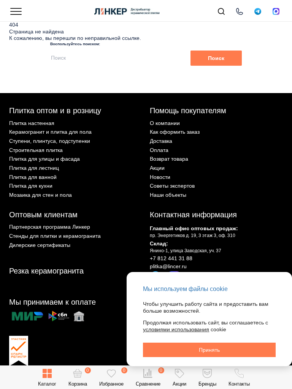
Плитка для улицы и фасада (44, 159)
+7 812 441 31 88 (171, 258)
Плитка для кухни (30, 186)
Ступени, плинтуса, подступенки (49, 141)
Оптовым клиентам (43, 214)
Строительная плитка (36, 150)
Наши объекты (168, 195)
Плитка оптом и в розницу (55, 110)
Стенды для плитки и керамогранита (55, 236)
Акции (157, 168)
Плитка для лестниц (34, 168)
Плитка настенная (31, 123)
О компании (165, 123)
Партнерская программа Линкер (49, 227)
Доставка (161, 141)
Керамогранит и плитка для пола (50, 132)
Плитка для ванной (33, 177)
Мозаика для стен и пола (40, 195)
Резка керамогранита (46, 271)
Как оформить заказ (175, 132)
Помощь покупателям (188, 110)
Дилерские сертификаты (39, 245)
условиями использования (176, 329)
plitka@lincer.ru (168, 266)
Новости (160, 177)
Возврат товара (169, 159)
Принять (209, 350)
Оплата (159, 150)
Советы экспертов (172, 186)
